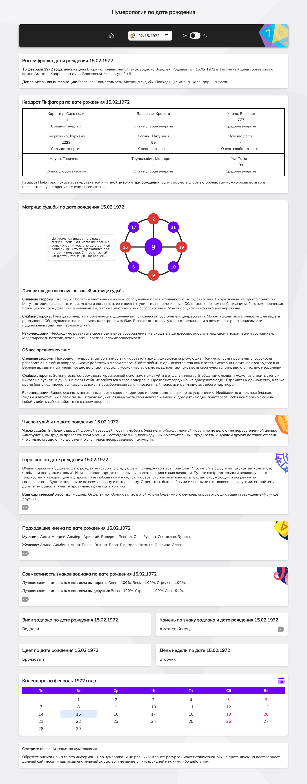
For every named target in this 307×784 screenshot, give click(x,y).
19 (228, 714)
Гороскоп (86, 81)
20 (266, 714)
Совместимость (109, 81)
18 (191, 714)
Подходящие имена (172, 81)
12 (228, 706)
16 (115, 714)
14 (40, 714)
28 (40, 728)
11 (191, 706)
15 (78, 714)
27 (266, 721)
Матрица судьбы (139, 81)
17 (153, 714)
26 (228, 721)
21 (40, 721)
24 (153, 721)
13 (266, 706)
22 (78, 721)
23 (115, 721)
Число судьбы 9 (117, 73)
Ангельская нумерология (74, 748)
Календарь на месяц (210, 81)
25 (191, 721)
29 (78, 728)
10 (153, 706)
